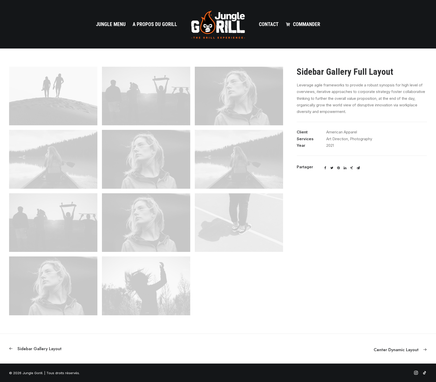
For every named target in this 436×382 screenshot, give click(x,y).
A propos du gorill (155, 24)
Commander (306, 24)
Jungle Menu (111, 24)
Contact (269, 24)
